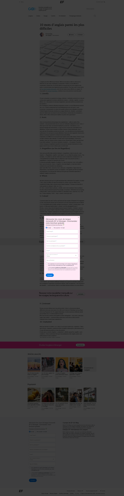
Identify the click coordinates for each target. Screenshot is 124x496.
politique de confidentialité (61, 267)
